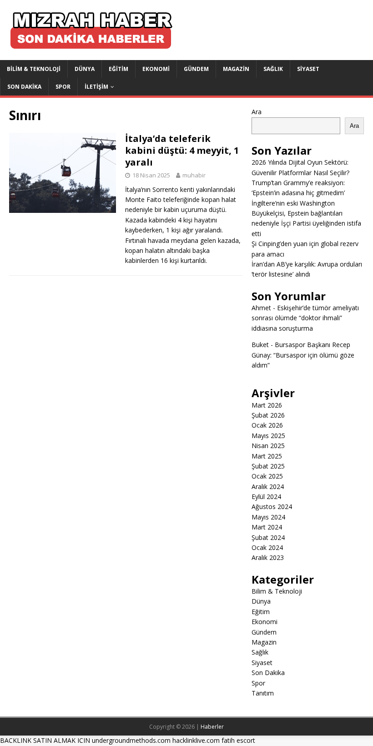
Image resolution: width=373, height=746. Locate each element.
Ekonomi (156, 69)
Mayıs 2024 (268, 517)
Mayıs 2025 (268, 435)
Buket (260, 344)
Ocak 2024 (267, 547)
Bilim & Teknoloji (33, 69)
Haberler (212, 727)
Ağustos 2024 (272, 506)
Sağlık (273, 69)
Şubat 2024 (268, 537)
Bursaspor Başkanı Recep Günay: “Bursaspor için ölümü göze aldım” (303, 354)
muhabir (194, 175)
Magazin (236, 69)
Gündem (196, 69)
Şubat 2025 (268, 466)
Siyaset (308, 69)
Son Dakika (24, 87)
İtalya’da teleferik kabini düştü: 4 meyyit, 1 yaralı (182, 150)
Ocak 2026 (267, 425)
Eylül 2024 (266, 496)
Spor (63, 87)
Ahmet (261, 307)
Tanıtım (263, 693)
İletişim (96, 87)
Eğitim (118, 69)
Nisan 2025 (268, 445)
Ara (257, 111)
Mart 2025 (267, 456)
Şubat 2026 (268, 415)
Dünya (85, 69)
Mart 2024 (267, 527)
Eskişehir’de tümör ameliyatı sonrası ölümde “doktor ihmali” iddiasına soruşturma (305, 318)
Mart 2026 (267, 405)
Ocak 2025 (267, 476)
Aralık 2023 (268, 557)
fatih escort (238, 740)
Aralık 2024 (268, 486)
